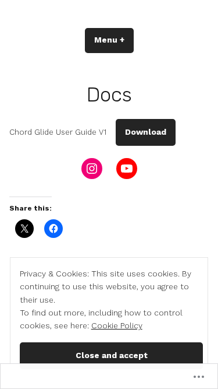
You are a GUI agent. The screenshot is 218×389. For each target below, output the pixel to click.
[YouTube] (126, 168)
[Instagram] (91, 168)
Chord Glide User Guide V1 (57, 132)
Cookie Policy (116, 325)
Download (145, 131)
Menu (114, 39)
